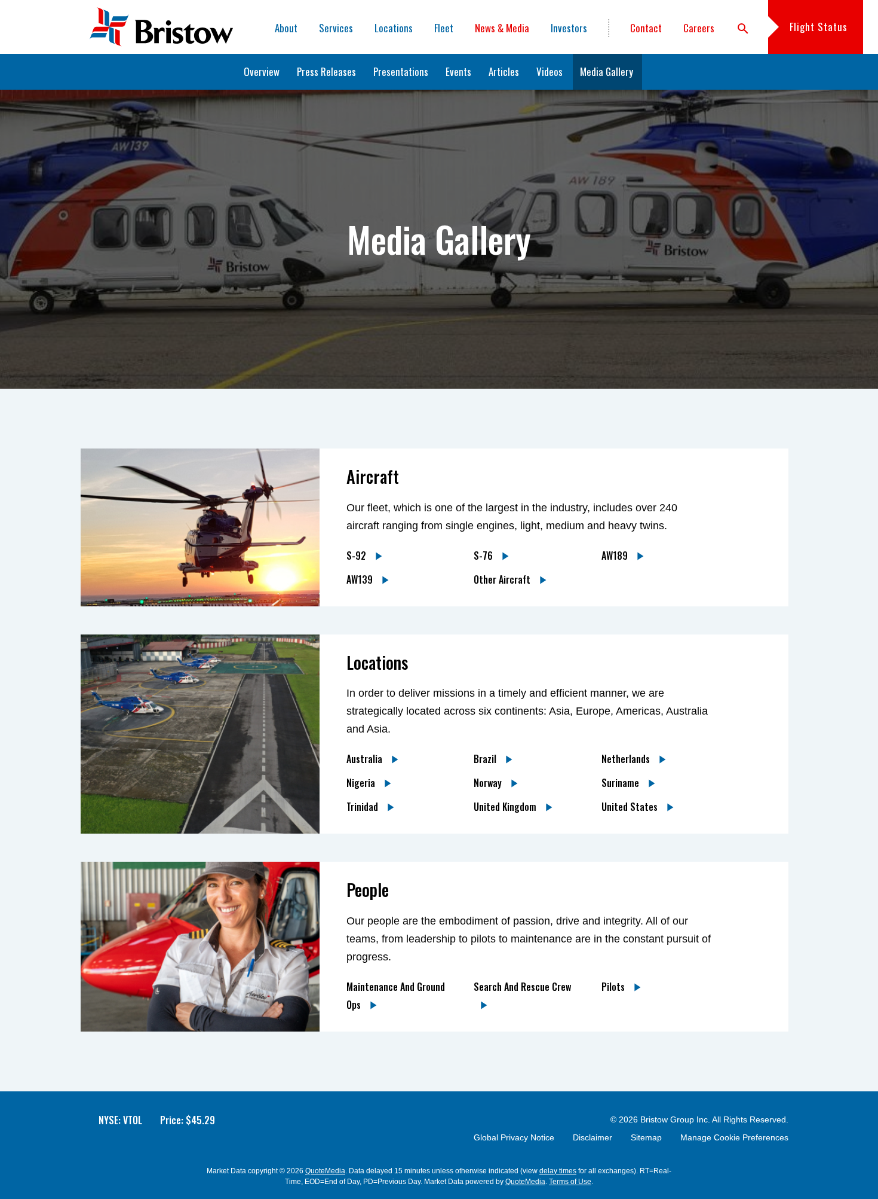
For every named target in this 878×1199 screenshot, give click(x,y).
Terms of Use (570, 1181)
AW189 (615, 555)
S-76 (484, 555)
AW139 (360, 579)
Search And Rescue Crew (522, 987)
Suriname (621, 783)
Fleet (443, 27)
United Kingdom (506, 807)
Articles (504, 71)
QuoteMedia (325, 1171)
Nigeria (361, 783)
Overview (262, 71)
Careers (698, 27)
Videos (549, 71)
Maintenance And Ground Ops (395, 996)
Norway (489, 783)
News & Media (502, 27)
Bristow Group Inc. (675, 1119)
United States (630, 807)
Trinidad (363, 807)
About (286, 27)
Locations (393, 27)
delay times (557, 1171)
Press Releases (326, 71)
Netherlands (626, 759)
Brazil (486, 759)
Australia (365, 759)
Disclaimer (592, 1137)
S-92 (357, 555)
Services (336, 27)
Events (458, 71)
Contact (646, 27)
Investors (569, 27)
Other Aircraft (503, 579)
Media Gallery (606, 71)
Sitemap (646, 1137)
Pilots (614, 987)
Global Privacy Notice (514, 1137)
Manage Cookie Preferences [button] (734, 1137)
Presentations (400, 71)
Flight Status (819, 26)
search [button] (743, 29)
